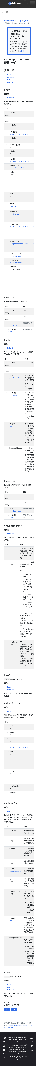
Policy (9, 80)
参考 (19, 21)
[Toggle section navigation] (31, 12)
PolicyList (10, 82)
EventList (10, 77)
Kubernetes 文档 (10, 21)
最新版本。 (23, 51)
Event (9, 74)
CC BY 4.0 (20, 1039)
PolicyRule (11, 534)
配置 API (26, 21)
